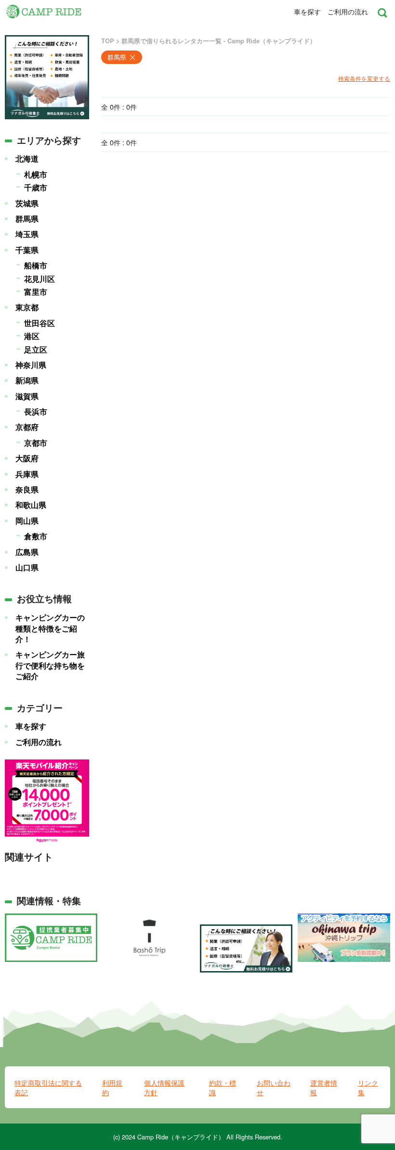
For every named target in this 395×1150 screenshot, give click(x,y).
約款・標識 (222, 1087)
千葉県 (27, 250)
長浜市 (35, 411)
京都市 (35, 443)
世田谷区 (39, 323)
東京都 (27, 307)
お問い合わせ (273, 1087)
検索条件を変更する (364, 78)
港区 (32, 336)
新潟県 (27, 380)
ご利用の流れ (348, 11)
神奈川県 (30, 365)
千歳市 (35, 187)
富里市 (35, 292)
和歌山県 (30, 505)
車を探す (307, 11)
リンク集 (368, 1087)
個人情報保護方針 (164, 1087)
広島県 (27, 552)
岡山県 (27, 521)
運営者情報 (323, 1087)
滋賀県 (27, 396)
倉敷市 (35, 536)
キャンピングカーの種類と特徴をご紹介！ (50, 628)
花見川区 (39, 279)
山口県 (27, 567)
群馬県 (27, 219)
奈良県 (27, 489)
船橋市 (35, 265)
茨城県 (27, 203)
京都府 (27, 427)
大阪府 (27, 458)
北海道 (27, 158)
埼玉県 (27, 234)
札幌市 (35, 174)
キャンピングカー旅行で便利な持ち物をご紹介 (50, 665)
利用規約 (112, 1087)
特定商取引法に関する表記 (48, 1087)
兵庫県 (27, 474)
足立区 (35, 349)
